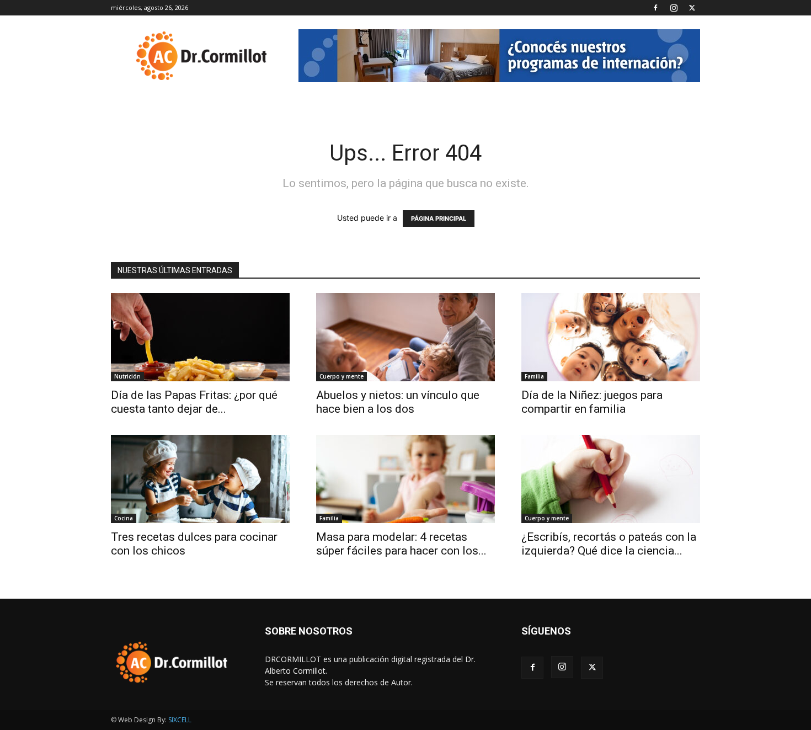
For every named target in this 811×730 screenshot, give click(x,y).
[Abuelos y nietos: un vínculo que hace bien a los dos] (405, 337)
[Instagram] (673, 7)
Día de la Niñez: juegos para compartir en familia (592, 401)
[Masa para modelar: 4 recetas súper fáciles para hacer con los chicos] (405, 479)
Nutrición (127, 376)
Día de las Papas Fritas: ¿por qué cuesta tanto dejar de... (194, 401)
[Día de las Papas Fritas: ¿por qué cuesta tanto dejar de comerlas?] (200, 337)
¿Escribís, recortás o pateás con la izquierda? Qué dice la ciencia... (608, 543)
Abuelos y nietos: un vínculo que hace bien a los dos (397, 401)
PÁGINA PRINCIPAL (438, 218)
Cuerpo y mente (341, 376)
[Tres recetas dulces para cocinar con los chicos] (200, 479)
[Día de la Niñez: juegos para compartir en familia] (610, 337)
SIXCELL (179, 719)
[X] (692, 7)
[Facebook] (655, 7)
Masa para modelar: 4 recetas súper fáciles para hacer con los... (401, 543)
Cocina (123, 518)
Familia (534, 376)
